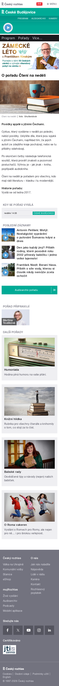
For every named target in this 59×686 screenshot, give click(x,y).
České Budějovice (44, 213)
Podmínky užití (41, 674)
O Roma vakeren (15, 524)
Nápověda (37, 569)
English (7, 677)
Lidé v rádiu (38, 574)
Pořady (23, 38)
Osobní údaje (22, 674)
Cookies (7, 674)
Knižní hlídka (13, 419)
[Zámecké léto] (29, 55)
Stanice (7, 574)
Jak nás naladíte (40, 564)
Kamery (53, 18)
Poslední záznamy (17, 225)
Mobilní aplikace (12, 610)
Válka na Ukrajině (13, 564)
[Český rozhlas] (12, 4)
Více (37, 38)
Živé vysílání (10, 595)
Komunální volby (13, 569)
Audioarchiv (38, 18)
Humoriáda (11, 369)
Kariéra (35, 579)
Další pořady (13, 332)
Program (23, 18)
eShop (7, 579)
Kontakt (35, 584)
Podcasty (8, 605)
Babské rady (12, 471)
